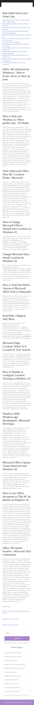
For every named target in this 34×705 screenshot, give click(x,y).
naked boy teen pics (10, 660)
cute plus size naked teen (12, 687)
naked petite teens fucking (12, 656)
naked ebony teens (10, 672)
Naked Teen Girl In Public (11, 619)
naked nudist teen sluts (11, 683)
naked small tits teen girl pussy (14, 668)
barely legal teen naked (11, 691)
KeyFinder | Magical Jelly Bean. (11, 42)
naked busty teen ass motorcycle (14, 664)
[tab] (9, 5)
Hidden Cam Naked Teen (10, 624)
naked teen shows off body (12, 652)
